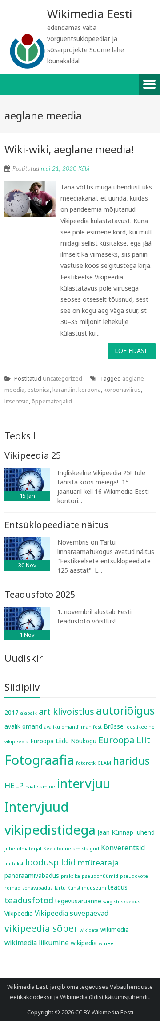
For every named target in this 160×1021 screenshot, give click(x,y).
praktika (70, 876)
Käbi (83, 169)
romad (12, 888)
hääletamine (40, 786)
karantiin (64, 389)
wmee (106, 943)
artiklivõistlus (66, 711)
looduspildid (50, 862)
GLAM (104, 763)
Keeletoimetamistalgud (71, 848)
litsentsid (16, 401)
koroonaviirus (122, 389)
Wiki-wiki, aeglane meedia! (69, 149)
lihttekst (14, 864)
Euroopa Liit (124, 740)
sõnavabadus (37, 888)
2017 (11, 713)
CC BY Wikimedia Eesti (104, 1012)
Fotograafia (39, 760)
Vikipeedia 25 (32, 455)
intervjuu (83, 783)
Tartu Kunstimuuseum (80, 888)
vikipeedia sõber (41, 928)
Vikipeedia (18, 914)
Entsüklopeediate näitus (56, 525)
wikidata (89, 930)
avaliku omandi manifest (73, 727)
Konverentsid (123, 848)
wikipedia (84, 943)
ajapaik (28, 713)
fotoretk (86, 763)
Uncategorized (62, 378)
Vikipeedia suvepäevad (71, 913)
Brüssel (114, 726)
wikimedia (114, 930)
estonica (38, 389)
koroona (89, 389)
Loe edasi (131, 350)
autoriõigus (125, 710)
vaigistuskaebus (121, 901)
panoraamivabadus (31, 876)
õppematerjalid (52, 401)
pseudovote (134, 876)
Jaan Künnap (115, 832)
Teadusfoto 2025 (39, 594)
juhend (145, 832)
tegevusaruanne (78, 901)
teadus (118, 887)
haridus (131, 761)
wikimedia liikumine (36, 942)
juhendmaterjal (22, 848)
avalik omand (23, 726)
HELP (14, 785)
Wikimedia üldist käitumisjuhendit (104, 997)
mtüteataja (98, 862)
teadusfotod (28, 900)
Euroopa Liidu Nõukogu (63, 741)
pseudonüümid (100, 876)
